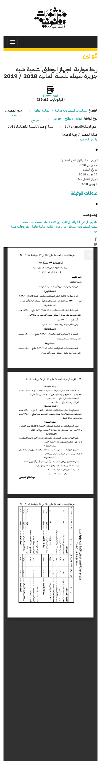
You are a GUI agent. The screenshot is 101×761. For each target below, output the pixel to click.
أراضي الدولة (80, 221)
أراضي (93, 221)
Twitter (95, 244)
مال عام (61, 226)
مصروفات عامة (20, 226)
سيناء (72, 226)
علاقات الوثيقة (84, 193)
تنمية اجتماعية (32, 221)
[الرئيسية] (50, 18)
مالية (50, 226)
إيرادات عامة (52, 221)
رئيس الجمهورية (86, 139)
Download (50, 96)
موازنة (93, 231)
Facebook (95, 239)
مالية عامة (38, 226)
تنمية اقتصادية (87, 226)
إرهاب (66, 221)
